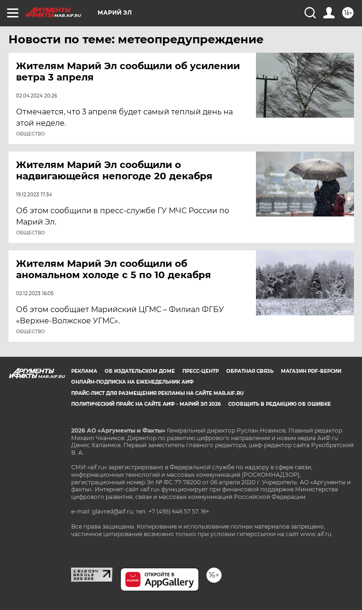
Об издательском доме (140, 371)
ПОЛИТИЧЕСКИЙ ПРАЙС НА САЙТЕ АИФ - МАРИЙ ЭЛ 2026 (146, 404)
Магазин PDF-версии (311, 371)
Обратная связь (249, 371)
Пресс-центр (200, 371)
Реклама (84, 371)
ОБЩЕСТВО (30, 134)
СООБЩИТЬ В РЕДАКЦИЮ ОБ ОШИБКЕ (279, 404)
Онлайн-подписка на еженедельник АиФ (132, 382)
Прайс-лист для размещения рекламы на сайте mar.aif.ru (157, 393)
